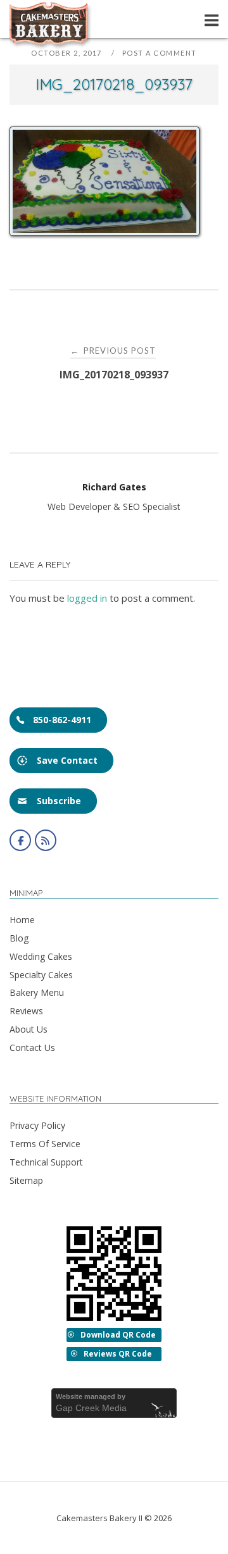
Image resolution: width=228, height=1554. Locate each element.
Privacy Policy (37, 1125)
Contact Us (32, 1047)
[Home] (51, 46)
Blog (19, 938)
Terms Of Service (45, 1144)
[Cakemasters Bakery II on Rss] (45, 840)
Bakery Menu (37, 992)
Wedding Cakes (41, 956)
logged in (87, 598)
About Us (29, 1029)
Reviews (26, 1011)
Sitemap (26, 1180)
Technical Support (46, 1162)
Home (22, 920)
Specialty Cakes (41, 975)
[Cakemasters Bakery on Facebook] (20, 840)
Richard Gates (114, 487)
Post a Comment (159, 53)
